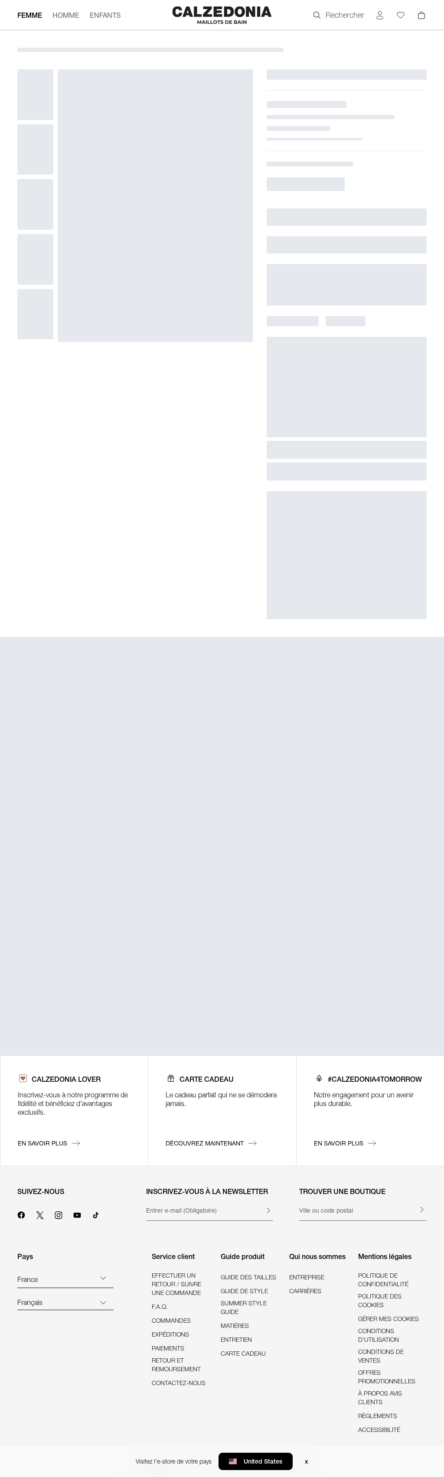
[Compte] (380, 15)
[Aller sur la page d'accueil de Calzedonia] (221, 15)
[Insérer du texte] (268, 1210)
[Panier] (421, 15)
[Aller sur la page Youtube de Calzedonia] (77, 1214)
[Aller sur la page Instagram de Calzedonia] (58, 1214)
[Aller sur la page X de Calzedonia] (40, 1214)
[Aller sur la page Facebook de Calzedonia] (21, 1214)
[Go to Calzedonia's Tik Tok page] (96, 1214)
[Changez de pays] (103, 1277)
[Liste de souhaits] (400, 15)
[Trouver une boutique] (421, 1209)
